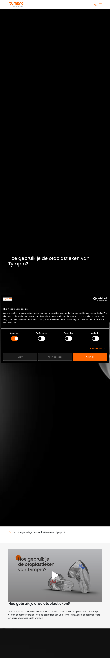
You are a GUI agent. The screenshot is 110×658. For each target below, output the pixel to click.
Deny (20, 357)
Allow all (90, 357)
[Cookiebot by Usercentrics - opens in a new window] (95, 299)
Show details (95, 348)
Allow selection (55, 357)
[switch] (41, 338)
